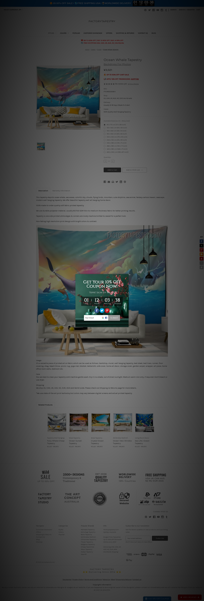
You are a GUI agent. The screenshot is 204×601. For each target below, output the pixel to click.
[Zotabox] (127, 324)
